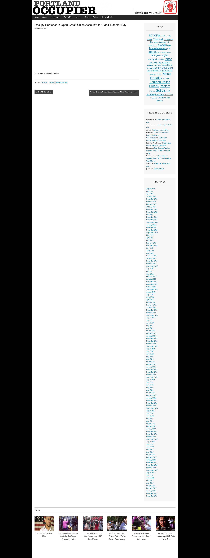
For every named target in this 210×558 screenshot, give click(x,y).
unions (161, 97)
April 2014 (149, 421)
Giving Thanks (159, 169)
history (168, 45)
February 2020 (151, 256)
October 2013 (151, 436)
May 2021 (149, 235)
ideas (152, 51)
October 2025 (151, 202)
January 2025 (151, 207)
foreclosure (153, 45)
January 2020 (151, 258)
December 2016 (151, 338)
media (155, 65)
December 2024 (151, 209)
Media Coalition (61, 82)
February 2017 (151, 333)
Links (151, 62)
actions (44, 82)
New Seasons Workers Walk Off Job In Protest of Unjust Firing (158, 150)
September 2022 (152, 222)
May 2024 (149, 214)
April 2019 (149, 274)
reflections (152, 91)
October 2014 (151, 405)
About (44, 17)
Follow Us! (68, 17)
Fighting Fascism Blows (160, 130)
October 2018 (151, 287)
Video (167, 98)
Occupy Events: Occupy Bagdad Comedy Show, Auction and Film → (113, 93)
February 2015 (151, 395)
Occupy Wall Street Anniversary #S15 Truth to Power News (166, 536)
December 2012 (151, 462)
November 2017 (151, 310)
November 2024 (151, 212)
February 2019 (151, 276)
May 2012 (149, 480)
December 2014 (151, 400)
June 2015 (150, 385)
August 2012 (150, 473)
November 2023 (151, 217)
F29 (167, 42)
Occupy (149, 68)
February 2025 (151, 204)
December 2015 (151, 369)
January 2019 (151, 279)
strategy (151, 94)
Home (36, 17)
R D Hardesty (151, 138)
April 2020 (149, 253)
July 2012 (149, 475)
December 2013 (151, 431)
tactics (160, 94)
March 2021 (150, 240)
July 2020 (149, 248)
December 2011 (151, 493)
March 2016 (150, 362)
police (158, 74)
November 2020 (151, 245)
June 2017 (150, 323)
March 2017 (150, 331)
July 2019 (149, 269)
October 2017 (151, 313)
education (168, 39)
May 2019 (149, 271)
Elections (153, 42)
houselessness (158, 48)
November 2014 (151, 403)
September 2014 (152, 408)
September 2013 (152, 439)
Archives (54, 17)
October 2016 (151, 343)
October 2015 (151, 374)
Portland (166, 78)
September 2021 (152, 233)
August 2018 (150, 292)
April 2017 (149, 328)
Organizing (152, 74)
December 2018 (151, 282)
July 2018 (149, 295)
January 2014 (151, 429)
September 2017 (152, 315)
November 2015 (151, 372)
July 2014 (149, 413)
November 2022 (151, 220)
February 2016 (151, 364)
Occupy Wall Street (165, 70)
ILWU (158, 52)
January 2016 (151, 367)
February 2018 (151, 305)
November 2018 (151, 284)
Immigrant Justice (165, 52)
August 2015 (150, 380)
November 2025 (151, 199)
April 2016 (149, 359)
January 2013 (151, 460)
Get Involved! (106, 17)
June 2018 (150, 297)
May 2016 (149, 356)
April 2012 (149, 483)
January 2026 (151, 196)
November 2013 (151, 434)
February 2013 (151, 457)
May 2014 (149, 418)
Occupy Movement (163, 68)
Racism (165, 86)
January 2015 (151, 398)
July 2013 (149, 444)
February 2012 (151, 488)
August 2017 (150, 318)
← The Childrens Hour (44, 92)
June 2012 (150, 478)
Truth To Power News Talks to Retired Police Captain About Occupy (117, 536)
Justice (162, 59)
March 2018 (150, 302)
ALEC (162, 36)
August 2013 (150, 442)
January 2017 (151, 336)
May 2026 (149, 191)
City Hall (158, 39)
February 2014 (151, 426)
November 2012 (151, 465)
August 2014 (150, 411)
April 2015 (149, 390)
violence (160, 100)
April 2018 (149, 300)
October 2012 (151, 467)
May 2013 (149, 449)
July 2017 (149, 320)
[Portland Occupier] (105, 7)
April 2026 (149, 194)
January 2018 (151, 307)
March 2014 (150, 424)
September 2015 (152, 377)
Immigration (153, 59)
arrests (168, 36)
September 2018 (152, 289)
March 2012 (150, 486)
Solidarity (163, 90)
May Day (157, 62)
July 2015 (149, 382)
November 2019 (151, 261)
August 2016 (150, 349)
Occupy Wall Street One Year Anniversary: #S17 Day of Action (93, 536)
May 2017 (149, 326)
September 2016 (152, 346)
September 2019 (152, 266)
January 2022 (151, 225)
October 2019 (151, 264)
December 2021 (151, 227)
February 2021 (151, 243)
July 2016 (149, 351)
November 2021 (151, 230)
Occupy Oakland (152, 70)
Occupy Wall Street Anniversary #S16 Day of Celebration (141, 536)
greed (161, 45)
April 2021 (149, 238)
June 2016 (150, 354)
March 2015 (150, 393)
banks (51, 82)
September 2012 (152, 470)
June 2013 (150, 447)
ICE (168, 48)
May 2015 (149, 387)
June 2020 (150, 251)
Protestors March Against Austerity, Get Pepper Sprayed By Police (68, 536)
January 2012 (151, 491)
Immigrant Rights (160, 55)
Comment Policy (91, 17)
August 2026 (150, 189)
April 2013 (149, 452)
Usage (78, 17)
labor (168, 59)
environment (161, 42)
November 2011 (151, 496)
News (169, 65)
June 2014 (150, 416)
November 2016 (151, 341)
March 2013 (150, 455)
